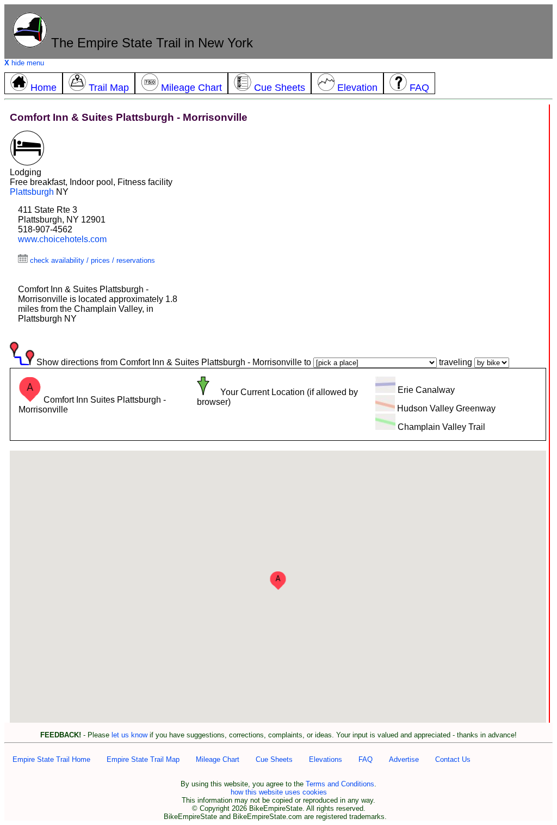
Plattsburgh (32, 191)
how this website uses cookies (279, 792)
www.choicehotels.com (62, 239)
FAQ (365, 759)
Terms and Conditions (340, 784)
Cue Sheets (274, 759)
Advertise (404, 759)
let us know (129, 735)
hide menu (24, 63)
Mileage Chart (217, 759)
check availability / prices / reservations (91, 260)
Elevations (325, 759)
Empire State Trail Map (143, 759)
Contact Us (453, 759)
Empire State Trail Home (51, 759)
